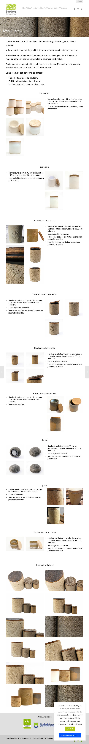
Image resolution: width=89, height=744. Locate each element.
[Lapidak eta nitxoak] (2, 372)
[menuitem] (79, 1)
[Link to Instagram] (78, 9)
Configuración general (70, 735)
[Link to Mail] (81, 9)
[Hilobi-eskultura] (87, 372)
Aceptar (70, 729)
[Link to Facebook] (74, 9)
